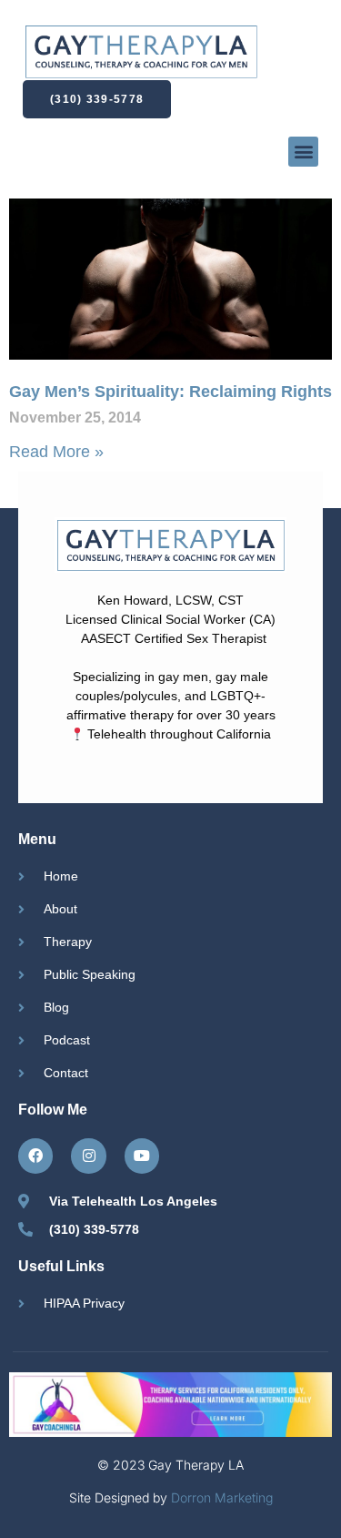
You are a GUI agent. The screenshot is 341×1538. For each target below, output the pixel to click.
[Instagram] (88, 1155)
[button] (303, 152)
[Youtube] (142, 1155)
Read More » (56, 452)
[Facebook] (35, 1155)
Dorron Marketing (222, 1497)
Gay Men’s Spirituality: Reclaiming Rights (170, 391)
